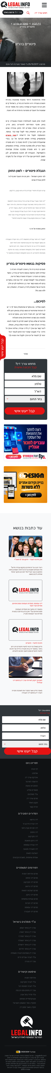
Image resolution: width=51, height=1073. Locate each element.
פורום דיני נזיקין (32, 895)
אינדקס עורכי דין (31, 777)
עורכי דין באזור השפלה (27, 940)
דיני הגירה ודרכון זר (30, 824)
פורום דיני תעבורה (31, 911)
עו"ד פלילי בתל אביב (28, 994)
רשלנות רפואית (32, 853)
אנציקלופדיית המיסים (28, 999)
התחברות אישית (32, 786)
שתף (26, 354)
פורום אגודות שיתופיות (29, 899)
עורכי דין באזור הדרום (27, 949)
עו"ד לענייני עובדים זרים (27, 957)
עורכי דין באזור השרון (28, 932)
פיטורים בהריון (27, 26)
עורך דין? (13, 12)
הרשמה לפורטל (32, 781)
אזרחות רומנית (30, 978)
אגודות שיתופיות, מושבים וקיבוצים (25, 857)
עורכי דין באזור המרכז (27, 936)
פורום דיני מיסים (32, 878)
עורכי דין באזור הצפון (28, 928)
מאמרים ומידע (20, 23)
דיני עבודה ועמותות (31, 845)
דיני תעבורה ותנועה (30, 849)
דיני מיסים (34, 832)
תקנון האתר (33, 802)
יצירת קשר (34, 807)
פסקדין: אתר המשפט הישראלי (24, 1003)
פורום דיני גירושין (31, 886)
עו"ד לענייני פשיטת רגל (27, 986)
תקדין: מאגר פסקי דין (28, 1007)
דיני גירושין (34, 819)
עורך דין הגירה (30, 961)
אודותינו (35, 773)
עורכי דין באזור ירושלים (27, 944)
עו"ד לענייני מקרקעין (28, 982)
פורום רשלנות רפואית (30, 890)
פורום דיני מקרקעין (31, 882)
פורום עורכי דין (32, 798)
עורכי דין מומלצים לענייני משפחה (23, 953)
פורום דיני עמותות (31, 907)
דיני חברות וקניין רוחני (29, 828)
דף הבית (36, 23)
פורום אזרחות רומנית (30, 874)
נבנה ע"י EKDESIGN (28, 1052)
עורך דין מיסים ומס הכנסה (26, 990)
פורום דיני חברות (31, 903)
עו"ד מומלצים (33, 794)
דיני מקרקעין (33, 836)
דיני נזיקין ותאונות (31, 840)
